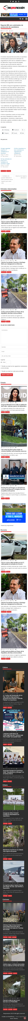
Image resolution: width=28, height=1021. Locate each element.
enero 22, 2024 (7, 962)
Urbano (10, 823)
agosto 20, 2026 (7, 883)
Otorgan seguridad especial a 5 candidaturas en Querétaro (5, 151)
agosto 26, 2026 (5, 219)
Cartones (5, 937)
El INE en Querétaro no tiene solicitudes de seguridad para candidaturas (20, 151)
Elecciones (3, 171)
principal (8, 171)
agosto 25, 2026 (7, 811)
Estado (3, 412)
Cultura (5, 707)
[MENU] (26, 19)
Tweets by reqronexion (7, 525)
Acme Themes (14, 1018)
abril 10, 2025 (7, 923)
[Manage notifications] (25, 1018)
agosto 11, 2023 (7, 998)
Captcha (3, 360)
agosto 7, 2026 (7, 693)
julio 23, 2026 (7, 768)
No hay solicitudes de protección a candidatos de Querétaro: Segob (6, 161)
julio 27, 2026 (7, 731)
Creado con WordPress (8, 1016)
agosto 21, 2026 (7, 847)
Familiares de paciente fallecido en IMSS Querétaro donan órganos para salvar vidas (7, 179)
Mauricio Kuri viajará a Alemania (21, 176)
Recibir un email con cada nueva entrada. (13, 371)
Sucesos (8, 231)
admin (11, 31)
